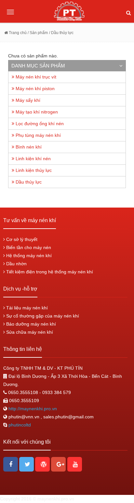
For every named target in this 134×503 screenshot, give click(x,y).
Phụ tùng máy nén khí (37, 135)
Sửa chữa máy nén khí (29, 332)
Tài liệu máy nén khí (26, 307)
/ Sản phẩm (37, 32)
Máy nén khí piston (34, 88)
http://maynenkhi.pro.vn (32, 408)
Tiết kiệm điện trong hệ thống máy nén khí (49, 271)
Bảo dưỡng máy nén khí (30, 324)
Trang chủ (17, 32)
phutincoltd (19, 424)
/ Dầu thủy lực (61, 32)
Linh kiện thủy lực (33, 170)
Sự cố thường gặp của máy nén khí (42, 315)
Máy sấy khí (27, 100)
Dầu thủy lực (28, 182)
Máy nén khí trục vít (35, 76)
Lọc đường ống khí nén (39, 123)
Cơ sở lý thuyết (21, 239)
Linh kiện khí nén (32, 158)
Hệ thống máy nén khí (28, 255)
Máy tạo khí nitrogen (36, 111)
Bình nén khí (28, 147)
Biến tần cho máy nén (28, 247)
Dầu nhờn (16, 263)
